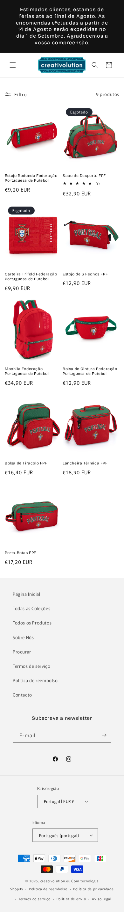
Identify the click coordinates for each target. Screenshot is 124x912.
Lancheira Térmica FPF (85, 463)
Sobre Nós (23, 637)
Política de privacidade (93, 888)
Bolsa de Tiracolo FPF (26, 463)
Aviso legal (102, 898)
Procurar (22, 651)
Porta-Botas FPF (20, 553)
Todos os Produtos (32, 622)
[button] (13, 65)
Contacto (22, 694)
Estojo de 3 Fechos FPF (85, 274)
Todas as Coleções (31, 608)
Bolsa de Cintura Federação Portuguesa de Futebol (90, 371)
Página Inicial (26, 594)
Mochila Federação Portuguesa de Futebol (27, 371)
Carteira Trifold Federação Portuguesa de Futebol (31, 276)
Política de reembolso (35, 680)
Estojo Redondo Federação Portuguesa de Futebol (31, 178)
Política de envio (71, 898)
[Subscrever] (104, 735)
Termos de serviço (31, 666)
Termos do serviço (34, 898)
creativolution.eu (55, 880)
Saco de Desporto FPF (84, 175)
